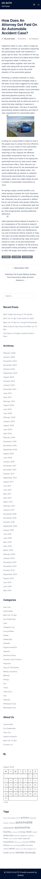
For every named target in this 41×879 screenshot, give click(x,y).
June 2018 (7, 458)
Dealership (7, 639)
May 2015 (7, 590)
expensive (31, 835)
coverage (22, 832)
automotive (22, 827)
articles (25, 817)
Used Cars (7, 692)
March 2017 (8, 502)
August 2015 (8, 578)
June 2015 (7, 586)
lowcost (20, 842)
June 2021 (7, 393)
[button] (34, 5)
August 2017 (8, 482)
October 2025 (9, 369)
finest (5, 838)
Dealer (6, 635)
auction (5, 823)
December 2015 (9, 562)
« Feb (5, 802)
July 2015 (7, 582)
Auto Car (7, 607)
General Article (9, 655)
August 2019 (8, 425)
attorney (16, 257)
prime (11, 845)
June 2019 (7, 429)
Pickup (6, 679)
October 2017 (9, 474)
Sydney (20, 875)
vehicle (12, 853)
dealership (8, 835)
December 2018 (9, 441)
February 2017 (9, 506)
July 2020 (7, 409)
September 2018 (10, 449)
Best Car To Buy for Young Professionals (20, 322)
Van (4, 696)
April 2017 (7, 498)
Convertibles (8, 631)
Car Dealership (9, 619)
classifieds (14, 832)
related (5, 849)
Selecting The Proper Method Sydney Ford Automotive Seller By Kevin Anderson (20, 277)
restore (17, 849)
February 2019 (9, 437)
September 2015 (10, 574)
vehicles (20, 852)
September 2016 (10, 526)
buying (7, 831)
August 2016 (8, 530)
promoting (17, 845)
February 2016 (9, 554)
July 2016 (7, 534)
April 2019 (7, 433)
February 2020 (9, 417)
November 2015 (10, 566)
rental (12, 848)
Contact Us (8, 744)
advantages (11, 818)
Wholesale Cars (9, 708)
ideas (20, 838)
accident (6, 257)
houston (14, 838)
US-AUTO (7, 3)
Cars (5, 623)
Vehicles (6, 700)
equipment (23, 835)
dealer (29, 832)
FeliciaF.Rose (9, 39)
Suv (4, 683)
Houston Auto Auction (12, 659)
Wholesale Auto (9, 704)
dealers (35, 832)
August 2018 (8, 453)
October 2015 (9, 570)
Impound (6, 663)
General (6, 651)
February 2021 (9, 401)
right (21, 849)
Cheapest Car (9, 627)
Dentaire (6, 643)
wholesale (30, 852)
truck (6, 852)
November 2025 (10, 365)
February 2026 (9, 353)
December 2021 (9, 389)
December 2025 (10, 361)
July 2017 (7, 486)
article (18, 818)
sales (24, 849)
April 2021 (7, 397)
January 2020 (9, 421)
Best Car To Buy (10, 615)
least (15, 842)
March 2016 (8, 550)
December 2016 (9, 514)
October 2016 (9, 522)
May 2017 (7, 494)
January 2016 (8, 558)
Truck (5, 687)
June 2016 (7, 538)
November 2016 (10, 518)
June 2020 (7, 413)
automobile (27, 257)
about (5, 818)
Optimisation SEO (21, 268)
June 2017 (7, 490)
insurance (8, 841)
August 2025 (8, 377)
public (23, 845)
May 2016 (7, 542)
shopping (30, 849)
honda (10, 838)
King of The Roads (11, 667)
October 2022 (9, 381)
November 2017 (9, 470)
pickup (6, 845)
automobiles (8, 828)
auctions (12, 823)
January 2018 (8, 462)
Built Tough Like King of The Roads (17, 314)
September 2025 (10, 373)
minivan (26, 842)
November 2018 (10, 445)
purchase (29, 845)
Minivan (6, 675)
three (34, 849)
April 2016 (7, 546)
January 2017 (8, 510)
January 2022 (9, 385)
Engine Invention (10, 647)
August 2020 (8, 405)
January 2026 (9, 357)
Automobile (34, 39)
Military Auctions (10, 671)
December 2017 (9, 466)
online (32, 841)
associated (32, 818)
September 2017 (10, 478)
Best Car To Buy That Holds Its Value (18, 318)
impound (26, 838)
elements (16, 835)
